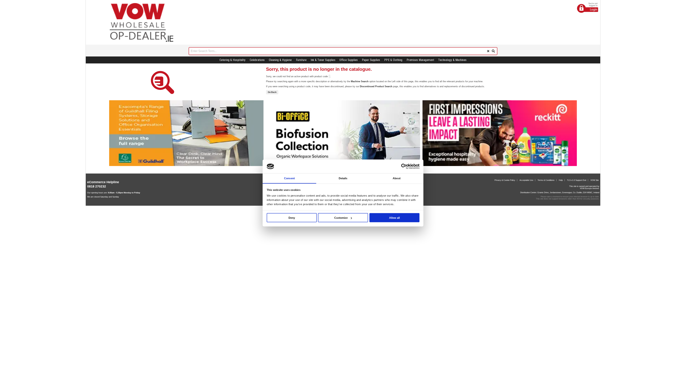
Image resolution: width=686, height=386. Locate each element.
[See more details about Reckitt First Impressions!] (499, 165)
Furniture (301, 60)
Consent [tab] (289, 178)
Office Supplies (348, 60)
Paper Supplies (371, 60)
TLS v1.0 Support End (576, 180)
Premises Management (420, 60)
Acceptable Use (526, 180)
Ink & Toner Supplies (323, 60)
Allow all (394, 217)
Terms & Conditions (546, 180)
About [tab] (397, 178)
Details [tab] (343, 178)
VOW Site (594, 180)
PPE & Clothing (393, 60)
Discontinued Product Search (376, 86)
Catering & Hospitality (233, 60)
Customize (341, 217)
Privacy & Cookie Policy (504, 180)
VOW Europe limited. (589, 188)
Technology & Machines (452, 60)
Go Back (272, 92)
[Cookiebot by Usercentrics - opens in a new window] (403, 166)
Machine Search (360, 81)
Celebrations (257, 60)
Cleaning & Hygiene (280, 60)
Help (561, 180)
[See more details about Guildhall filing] (186, 165)
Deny (292, 217)
